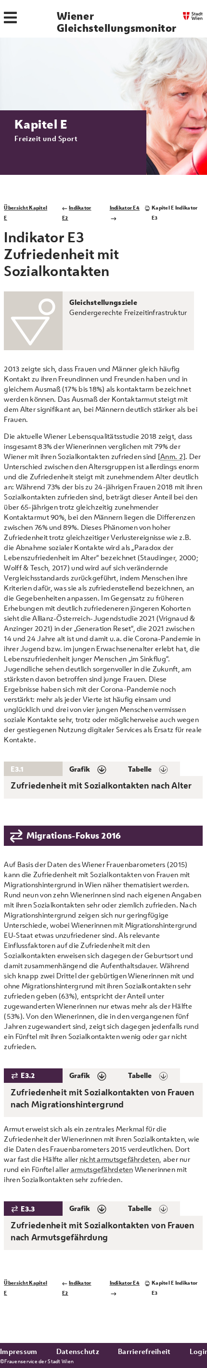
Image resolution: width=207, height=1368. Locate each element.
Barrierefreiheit (144, 1351)
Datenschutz (77, 1351)
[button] (92, 769)
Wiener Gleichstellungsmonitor (117, 22)
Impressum (19, 1351)
